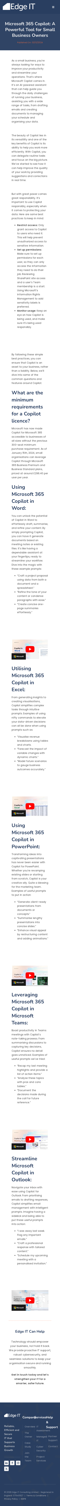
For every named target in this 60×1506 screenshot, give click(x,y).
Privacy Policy (11, 1498)
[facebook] (12, 1463)
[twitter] (6, 1469)
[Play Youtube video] (30, 649)
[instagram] (18, 1463)
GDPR (23, 1498)
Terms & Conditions (36, 1495)
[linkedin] (6, 1463)
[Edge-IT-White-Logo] (19, 4)
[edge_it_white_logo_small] (12, 1414)
